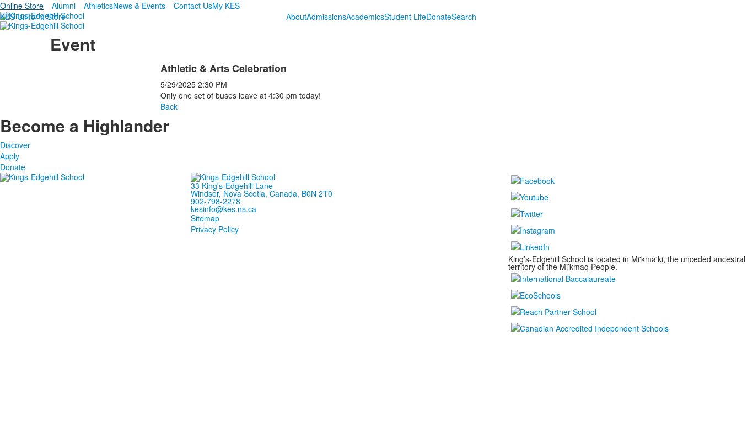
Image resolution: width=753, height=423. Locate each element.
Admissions (326, 16)
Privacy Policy (215, 229)
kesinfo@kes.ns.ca (223, 208)
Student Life (405, 16)
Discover (15, 144)
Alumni (64, 5)
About (296, 16)
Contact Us (193, 5)
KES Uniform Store (33, 16)
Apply (9, 155)
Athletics (98, 5)
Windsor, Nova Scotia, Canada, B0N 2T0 (261, 193)
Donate (438, 16)
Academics (365, 16)
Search (463, 16)
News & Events (139, 5)
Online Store (22, 5)
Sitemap (205, 218)
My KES (226, 5)
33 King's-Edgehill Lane (232, 185)
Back (169, 106)
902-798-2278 (215, 201)
